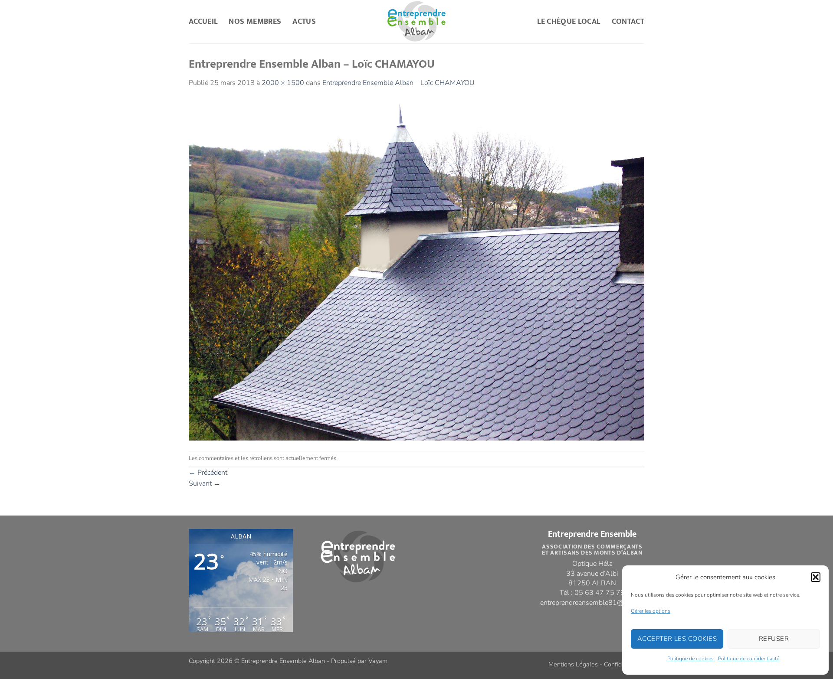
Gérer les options (650, 610)
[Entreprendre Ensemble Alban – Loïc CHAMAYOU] (416, 269)
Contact (628, 21)
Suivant (204, 483)
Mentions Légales (573, 664)
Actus (304, 21)
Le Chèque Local (568, 21)
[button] (815, 577)
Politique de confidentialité (748, 658)
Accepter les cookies (677, 638)
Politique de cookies (690, 658)
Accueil (203, 21)
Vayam (377, 660)
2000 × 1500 (283, 83)
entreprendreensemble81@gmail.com (598, 602)
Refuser (774, 638)
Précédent (208, 472)
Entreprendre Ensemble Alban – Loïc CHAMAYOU (398, 83)
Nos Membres (255, 21)
